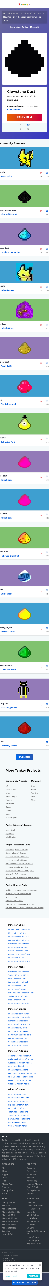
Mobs (33, 800)
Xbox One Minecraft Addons (20, 1076)
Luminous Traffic (8, 669)
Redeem (30, 1177)
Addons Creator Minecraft (19, 1055)
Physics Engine (11, 796)
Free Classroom (34, 1208)
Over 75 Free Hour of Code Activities (20, 904)
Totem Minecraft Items (18, 1112)
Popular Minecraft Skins (18, 940)
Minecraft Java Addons (18, 1069)
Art (7, 786)
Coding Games (8, 1202)
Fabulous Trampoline (10, 252)
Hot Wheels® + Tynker (14, 900)
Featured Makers (34, 1184)
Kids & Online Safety (11, 1261)
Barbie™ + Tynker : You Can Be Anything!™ (22, 890)
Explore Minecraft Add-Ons (16, 860)
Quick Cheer (6, 594)
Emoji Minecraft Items (17, 1108)
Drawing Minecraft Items (19, 1119)
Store (4, 1193)
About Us (6, 1171)
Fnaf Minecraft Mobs (17, 978)
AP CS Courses (33, 1221)
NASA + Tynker (11, 897)
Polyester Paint (8, 631)
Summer (30, 1193)
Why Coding (32, 1180)
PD (28, 1234)
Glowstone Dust (14, 109)
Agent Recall (10, 830)
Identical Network (9, 214)
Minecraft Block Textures (19, 1024)
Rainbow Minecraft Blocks (19, 1034)
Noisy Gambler (7, 290)
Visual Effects (11, 789)
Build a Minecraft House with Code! (19, 863)
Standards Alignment (36, 1231)
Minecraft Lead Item (17, 1094)
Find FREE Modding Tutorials (17, 867)
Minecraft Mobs (9, 1215)
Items (38, 13)
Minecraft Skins (9, 1208)
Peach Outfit (6, 366)
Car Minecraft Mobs (17, 989)
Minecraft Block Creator (18, 1013)
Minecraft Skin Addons (18, 1066)
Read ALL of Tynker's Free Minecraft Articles (22, 877)
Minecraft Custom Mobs (18, 1003)
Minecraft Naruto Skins (18, 947)
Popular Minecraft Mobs (18, 982)
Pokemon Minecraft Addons (20, 1080)
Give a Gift (31, 1174)
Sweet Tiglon (6, 176)
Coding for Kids (12, 13)
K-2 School (31, 1224)
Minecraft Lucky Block (17, 1027)
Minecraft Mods (9, 1227)
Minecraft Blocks (9, 1218)
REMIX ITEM (24, 117)
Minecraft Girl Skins (16, 957)
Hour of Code (8, 1234)
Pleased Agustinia (9, 707)
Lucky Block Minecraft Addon (20, 1059)
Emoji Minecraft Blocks (18, 1031)
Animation (10, 803)
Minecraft (28, 13)
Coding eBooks (8, 1190)
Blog (4, 1168)
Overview (31, 1168)
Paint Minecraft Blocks (18, 1020)
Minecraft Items (9, 1224)
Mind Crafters (11, 837)
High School (32, 1218)
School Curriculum (35, 1205)
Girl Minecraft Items (17, 1122)
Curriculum (32, 1171)
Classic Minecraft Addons (19, 1084)
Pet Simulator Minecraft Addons (22, 1073)
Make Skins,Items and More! (17, 849)
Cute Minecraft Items (17, 1126)
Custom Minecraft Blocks (19, 1017)
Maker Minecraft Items (18, 1101)
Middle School (33, 1215)
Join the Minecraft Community (17, 856)
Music (8, 814)
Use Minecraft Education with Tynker (20, 870)
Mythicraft (10, 833)
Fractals (9, 800)
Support (5, 1174)
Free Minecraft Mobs (17, 999)
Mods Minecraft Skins (17, 933)
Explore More (24, 757)
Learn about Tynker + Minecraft (24, 27)
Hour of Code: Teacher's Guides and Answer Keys (25, 907)
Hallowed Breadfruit (10, 556)
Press (4, 1177)
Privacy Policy (9, 1258)
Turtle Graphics (11, 817)
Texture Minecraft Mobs (18, 975)
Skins (33, 786)
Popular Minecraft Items (18, 1105)
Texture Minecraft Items (18, 1115)
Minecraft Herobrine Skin (19, 961)
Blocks (33, 789)
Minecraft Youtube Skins (19, 936)
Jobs (4, 1180)
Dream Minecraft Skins (18, 950)
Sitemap (5, 1187)
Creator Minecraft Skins (18, 943)
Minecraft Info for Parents (16, 874)
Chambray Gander (9, 745)
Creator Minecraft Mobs (18, 971)
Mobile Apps (7, 1184)
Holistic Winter (7, 328)
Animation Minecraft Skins (19, 954)
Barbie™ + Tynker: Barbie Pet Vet (18, 893)
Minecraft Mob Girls (17, 985)
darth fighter (6, 480)
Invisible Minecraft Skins (19, 929)
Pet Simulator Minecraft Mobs (21, 992)
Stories (8, 810)
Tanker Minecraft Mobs (18, 996)
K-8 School (31, 1227)
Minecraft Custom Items (18, 1097)
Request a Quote (34, 1243)
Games (8, 807)
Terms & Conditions (10, 1256)
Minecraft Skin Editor (11, 1212)
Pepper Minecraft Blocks (19, 1038)
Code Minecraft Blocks (18, 1041)
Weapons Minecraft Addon (20, 1062)
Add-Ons (34, 793)
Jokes (8, 793)
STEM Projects (33, 1240)
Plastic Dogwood (8, 404)
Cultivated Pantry (9, 442)
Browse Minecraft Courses (16, 853)
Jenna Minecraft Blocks (18, 1045)
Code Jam (6, 1231)
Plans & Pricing (33, 1187)
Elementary (32, 1212)
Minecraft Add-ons (10, 1221)
